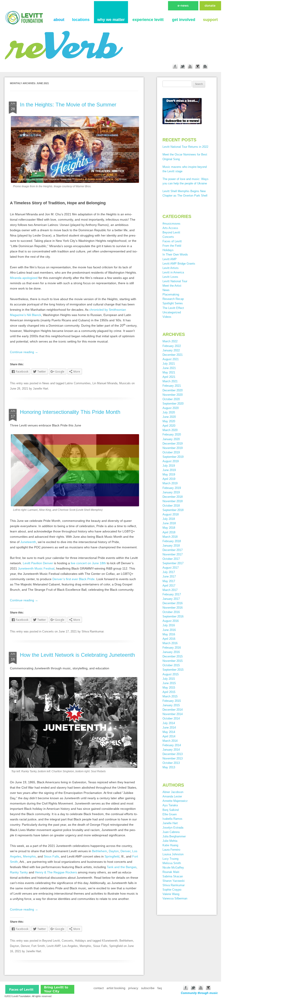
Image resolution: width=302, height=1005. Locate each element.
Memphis (29, 856)
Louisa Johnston (172, 854)
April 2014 (168, 736)
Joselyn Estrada (172, 827)
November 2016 (172, 607)
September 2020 (172, 403)
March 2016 (170, 643)
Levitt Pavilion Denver (38, 563)
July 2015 (168, 678)
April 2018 (168, 532)
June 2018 (169, 523)
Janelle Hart (40, 388)
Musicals (125, 383)
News (45, 383)
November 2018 (172, 501)
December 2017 (172, 550)
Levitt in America (173, 272)
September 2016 (172, 616)
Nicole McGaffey (173, 867)
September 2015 (172, 669)
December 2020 (172, 390)
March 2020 (170, 430)
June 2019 (169, 470)
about (59, 19)
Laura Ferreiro (171, 849)
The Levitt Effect (173, 308)
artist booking (116, 988)
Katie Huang (170, 845)
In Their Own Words (175, 254)
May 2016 (168, 634)
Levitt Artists (170, 268)
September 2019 (172, 456)
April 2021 (168, 377)
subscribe (148, 988)
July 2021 (168, 363)
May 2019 (168, 474)
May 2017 (168, 581)
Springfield (112, 856)
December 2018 (172, 496)
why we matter (111, 19)
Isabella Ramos (172, 818)
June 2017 (169, 576)
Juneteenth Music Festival (36, 568)
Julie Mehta (169, 840)
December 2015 (172, 656)
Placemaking (170, 294)
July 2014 (168, 723)
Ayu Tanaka (170, 805)
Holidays (80, 940)
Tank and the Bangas (121, 867)
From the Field (171, 245)
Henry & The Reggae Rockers (56, 872)
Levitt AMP (53, 946)
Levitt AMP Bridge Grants (178, 263)
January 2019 (171, 492)
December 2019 (172, 443)
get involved (183, 19)
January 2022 (171, 350)
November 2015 (172, 660)
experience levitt (148, 19)
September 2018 (172, 510)
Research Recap (173, 299)
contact (99, 988)
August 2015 (170, 674)
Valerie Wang (170, 894)
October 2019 (171, 452)
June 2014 (169, 727)
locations (81, 19)
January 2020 (171, 439)
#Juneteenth (110, 940)
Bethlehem (99, 851)
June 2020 (169, 416)
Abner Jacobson (172, 792)
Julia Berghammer (174, 836)
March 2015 (170, 696)
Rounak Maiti (170, 872)
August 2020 (170, 408)
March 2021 (170, 381)
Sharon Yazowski (173, 880)
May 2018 (168, 527)
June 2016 (169, 630)
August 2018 (170, 514)
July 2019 (168, 465)
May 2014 (168, 732)
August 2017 (170, 567)
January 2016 (171, 652)
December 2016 (172, 603)
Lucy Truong (170, 858)
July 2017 (168, 572)
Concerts (48, 631)
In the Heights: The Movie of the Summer (68, 105)
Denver (125, 851)
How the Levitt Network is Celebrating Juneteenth (77, 655)
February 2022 (171, 346)
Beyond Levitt (51, 940)
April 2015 (168, 692)
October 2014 (171, 718)
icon (22, 989)
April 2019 (168, 479)
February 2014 (171, 745)
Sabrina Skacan (172, 876)
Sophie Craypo (171, 889)
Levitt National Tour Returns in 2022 (185, 146)
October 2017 (171, 558)
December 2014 (172, 709)
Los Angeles (70, 946)
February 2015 (171, 700)
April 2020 (168, 425)
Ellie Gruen (169, 814)
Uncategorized (171, 312)
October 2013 (171, 763)
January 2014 (171, 749)
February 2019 (171, 488)
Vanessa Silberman (174, 898)
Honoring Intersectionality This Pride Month (70, 412)
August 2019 (170, 461)
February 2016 (171, 647)
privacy (133, 988)
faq (159, 988)
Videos (166, 316)
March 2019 (170, 483)
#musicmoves (171, 223)
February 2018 (171, 541)
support (210, 19)
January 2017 (171, 598)
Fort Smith (38, 946)
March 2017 (170, 590)
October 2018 (171, 505)
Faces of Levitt (172, 241)
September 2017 (172, 563)
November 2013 (172, 758)
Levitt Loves (170, 276)
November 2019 (172, 448)
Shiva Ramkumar (92, 631)
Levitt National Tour (174, 281)
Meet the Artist (171, 285)
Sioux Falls (51, 856)
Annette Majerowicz (175, 800)
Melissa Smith (171, 863)
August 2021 (170, 359)
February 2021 (171, 385)
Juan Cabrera (171, 832)
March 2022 (170, 341)
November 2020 (172, 394)
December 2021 (172, 354)
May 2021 (168, 372)
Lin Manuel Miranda (104, 383)
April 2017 (168, 585)
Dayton (114, 851)
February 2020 (171, 434)
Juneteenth (28, 542)
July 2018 (168, 518)
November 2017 (172, 554)
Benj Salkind (170, 810)
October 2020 (171, 399)
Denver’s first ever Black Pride (73, 579)
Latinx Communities (78, 383)
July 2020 (168, 412)
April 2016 (168, 638)
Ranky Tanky (19, 872)
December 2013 (172, 754)
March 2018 (170, 536)
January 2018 (171, 545)
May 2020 (168, 421)
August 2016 (170, 621)
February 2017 (171, 594)
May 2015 (168, 687)
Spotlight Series (172, 303)
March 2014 (170, 740)
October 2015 (171, 665)
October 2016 (171, 612)
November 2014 (172, 714)
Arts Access (170, 228)
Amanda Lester (172, 796)
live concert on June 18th (88, 563)
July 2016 (168, 625)
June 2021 (169, 368)
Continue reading (24, 352)
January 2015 (171, 705)
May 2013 (168, 767)
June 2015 (169, 683)
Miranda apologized (24, 278)
